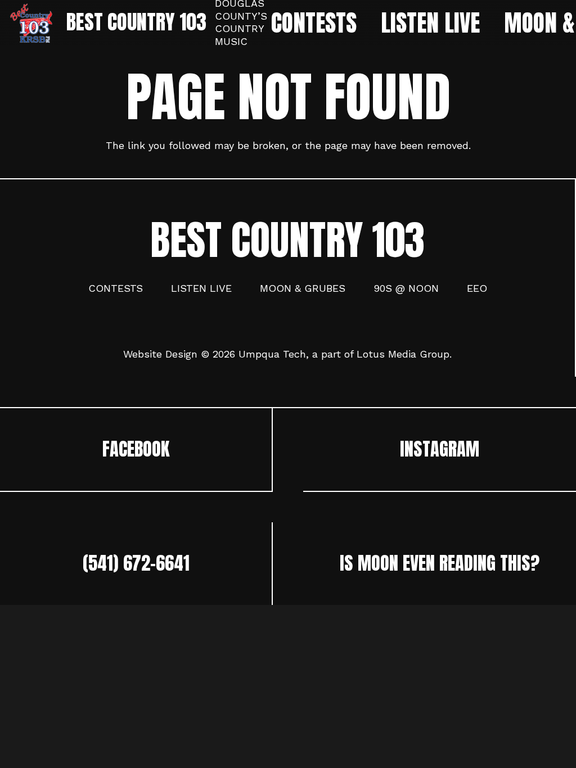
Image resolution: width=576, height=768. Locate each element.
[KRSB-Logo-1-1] (31, 23)
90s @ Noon (406, 288)
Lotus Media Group (403, 354)
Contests (115, 288)
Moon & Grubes (302, 288)
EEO (477, 288)
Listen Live (201, 288)
